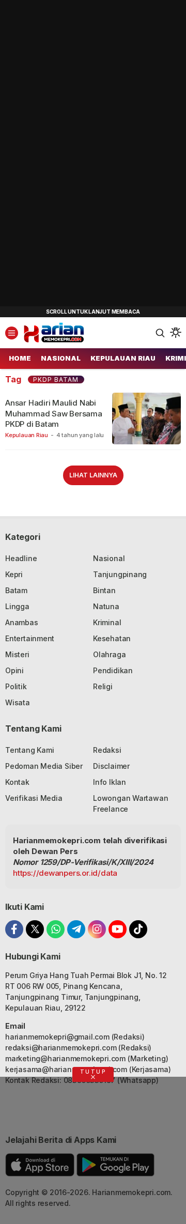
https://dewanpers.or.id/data (65, 873)
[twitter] (35, 929)
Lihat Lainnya (93, 475)
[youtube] (118, 929)
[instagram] (97, 929)
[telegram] (76, 929)
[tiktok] (138, 929)
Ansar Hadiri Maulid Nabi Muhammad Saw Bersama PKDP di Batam (53, 413)
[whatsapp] (56, 929)
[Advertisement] (77, 155)
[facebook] (14, 929)
